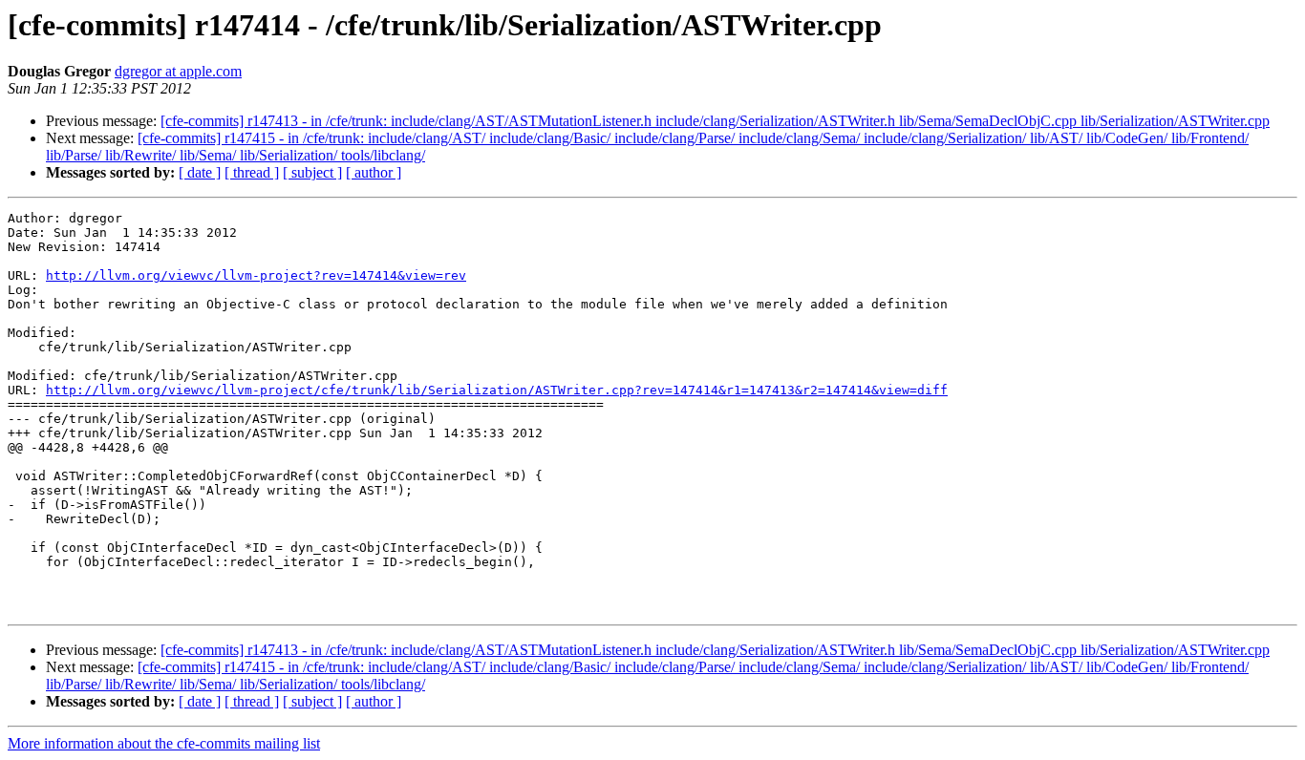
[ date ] (200, 172)
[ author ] (373, 172)
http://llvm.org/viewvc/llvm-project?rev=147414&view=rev (256, 275)
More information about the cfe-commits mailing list (164, 743)
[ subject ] (312, 172)
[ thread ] (252, 172)
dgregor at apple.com (178, 71)
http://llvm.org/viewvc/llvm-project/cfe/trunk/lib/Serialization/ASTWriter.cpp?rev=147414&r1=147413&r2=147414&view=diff (497, 390)
